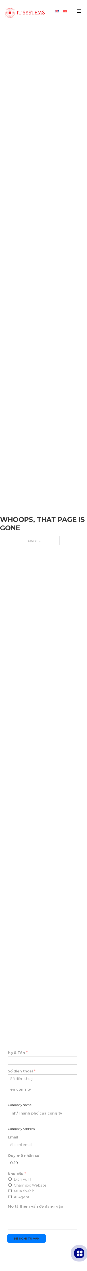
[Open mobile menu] (79, 11)
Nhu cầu (17, 1174)
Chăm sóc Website (30, 1185)
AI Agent (21, 1197)
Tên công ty (19, 1089)
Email (13, 1137)
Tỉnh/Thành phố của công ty (35, 1113)
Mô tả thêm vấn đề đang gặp (35, 1206)
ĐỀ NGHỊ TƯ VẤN (26, 1238)
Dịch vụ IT (23, 1179)
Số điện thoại (21, 1071)
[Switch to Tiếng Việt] (65, 11)
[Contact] (79, 1253)
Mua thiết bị (24, 1191)
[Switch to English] (56, 11)
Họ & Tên (18, 1053)
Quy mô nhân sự (23, 1156)
